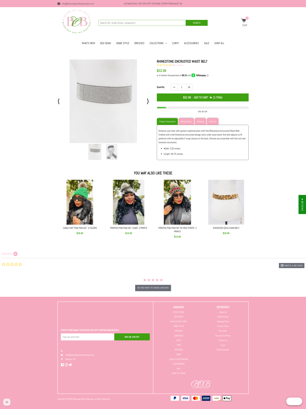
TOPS (179, 345)
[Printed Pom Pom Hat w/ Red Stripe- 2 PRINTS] (177, 202)
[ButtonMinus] (174, 87)
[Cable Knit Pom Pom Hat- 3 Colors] (79, 202)
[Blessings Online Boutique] (76, 22)
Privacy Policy (223, 326)
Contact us (223, 340)
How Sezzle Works (223, 335)
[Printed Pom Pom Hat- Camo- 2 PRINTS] (128, 202)
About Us (223, 312)
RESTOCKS (178, 316)
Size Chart (223, 330)
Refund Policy (223, 316)
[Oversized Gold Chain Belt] (226, 202)
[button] (291, 265)
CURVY (175, 43)
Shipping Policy (223, 321)
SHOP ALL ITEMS (179, 373)
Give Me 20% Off (132, 336)
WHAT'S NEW (88, 43)
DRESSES (139, 43)
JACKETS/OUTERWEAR (178, 359)
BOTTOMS (179, 349)
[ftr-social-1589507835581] (63, 364)
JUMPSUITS (178, 335)
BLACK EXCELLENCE (178, 321)
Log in (223, 345)
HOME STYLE (122, 43)
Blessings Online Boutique (83, 399)
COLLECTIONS (156, 43)
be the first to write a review (153, 288)
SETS (179, 340)
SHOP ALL (219, 43)
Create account (223, 349)
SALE (206, 43)
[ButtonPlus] (189, 87)
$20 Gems (105, 43)
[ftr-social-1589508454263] (71, 364)
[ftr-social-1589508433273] (67, 364)
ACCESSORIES (191, 43)
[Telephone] (63, 350)
